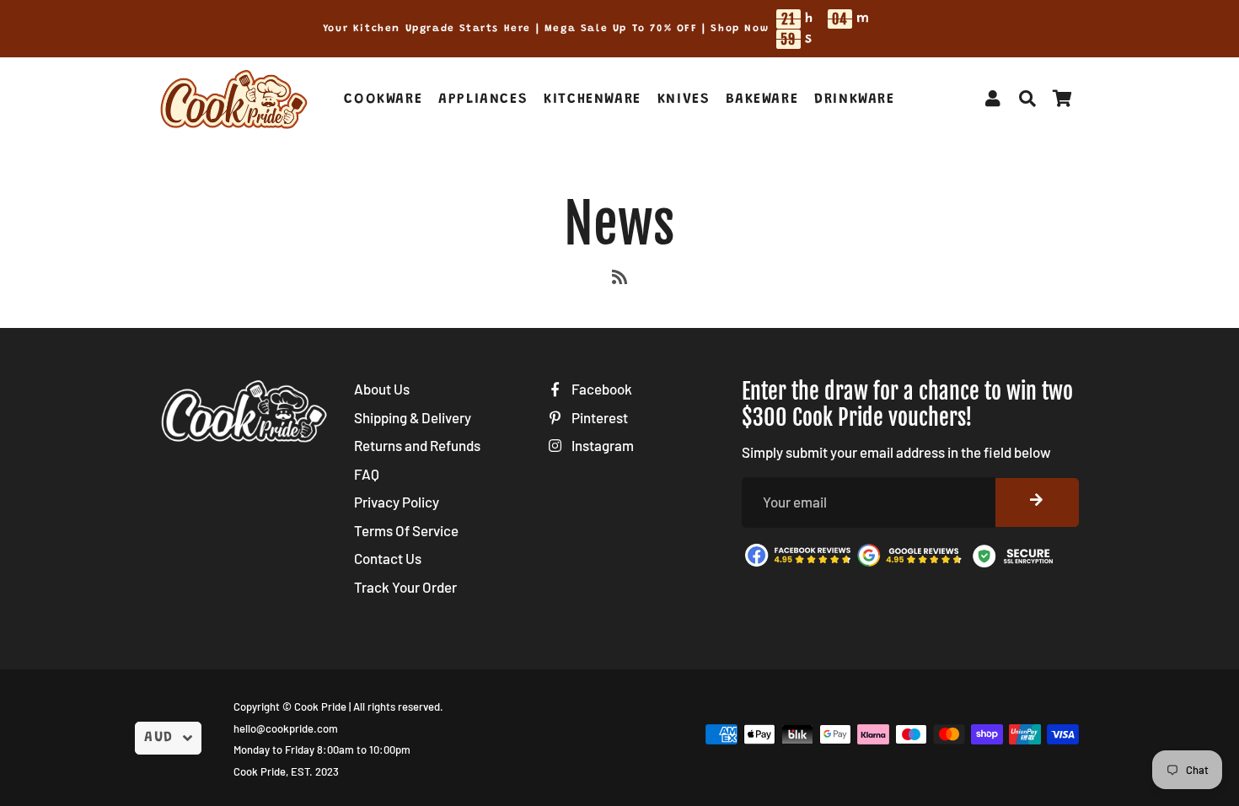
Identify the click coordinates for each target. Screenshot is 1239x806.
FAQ (366, 473)
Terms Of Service (406, 530)
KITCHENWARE (592, 100)
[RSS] (619, 280)
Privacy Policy (396, 501)
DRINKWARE (854, 100)
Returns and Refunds (417, 445)
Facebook (600, 388)
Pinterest (598, 417)
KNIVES (684, 100)
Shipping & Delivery (412, 417)
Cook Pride (320, 706)
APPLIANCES (483, 100)
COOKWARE (383, 100)
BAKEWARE (762, 100)
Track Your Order (405, 586)
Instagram (601, 445)
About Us (382, 388)
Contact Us (387, 558)
